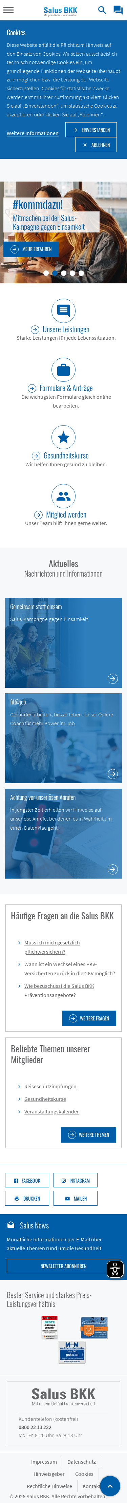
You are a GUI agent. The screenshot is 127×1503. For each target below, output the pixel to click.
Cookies (84, 1473)
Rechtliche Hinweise (49, 1486)
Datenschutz (81, 1461)
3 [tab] (63, 273)
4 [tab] (72, 273)
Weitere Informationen (33, 133)
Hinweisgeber (49, 1473)
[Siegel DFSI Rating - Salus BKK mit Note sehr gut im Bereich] (90, 1327)
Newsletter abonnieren (63, 1266)
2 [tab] (55, 273)
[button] (8, 11)
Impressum (44, 1461)
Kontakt (92, 1486)
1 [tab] (46, 273)
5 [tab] (81, 273)
